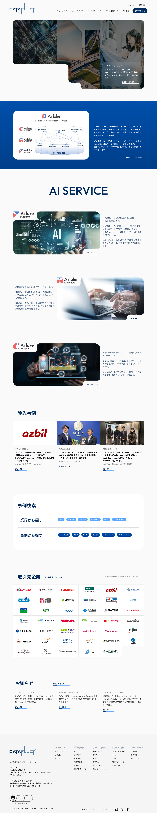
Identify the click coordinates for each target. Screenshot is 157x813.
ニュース (131, 5)
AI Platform (59, 751)
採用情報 (142, 5)
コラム (114, 758)
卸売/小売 (71, 519)
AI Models (58, 755)
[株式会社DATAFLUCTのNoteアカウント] (116, 810)
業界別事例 (76, 11)
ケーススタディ (93, 11)
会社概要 (126, 11)
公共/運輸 (83, 519)
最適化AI (95, 535)
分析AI (85, 535)
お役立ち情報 (111, 11)
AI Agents (58, 758)
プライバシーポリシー (88, 809)
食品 (61, 519)
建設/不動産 (95, 519)
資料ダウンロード (118, 762)
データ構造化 (64, 535)
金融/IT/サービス (119, 519)
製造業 (106, 519)
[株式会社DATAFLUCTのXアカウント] (122, 810)
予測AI (76, 535)
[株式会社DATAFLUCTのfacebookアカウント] (127, 810)
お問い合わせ (135, 758)
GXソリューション (124, 535)
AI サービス (61, 11)
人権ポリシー (106, 809)
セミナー (115, 755)
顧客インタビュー (118, 751)
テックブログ (116, 765)
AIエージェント (108, 535)
